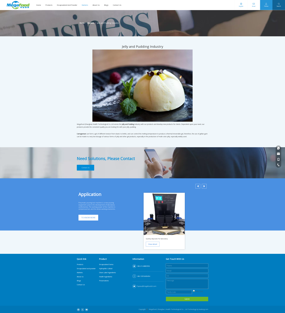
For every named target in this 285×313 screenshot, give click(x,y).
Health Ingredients (105, 277)
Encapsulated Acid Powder (67, 5)
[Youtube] (86, 309)
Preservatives (104, 281)
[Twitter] (82, 309)
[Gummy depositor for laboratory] (164, 214)
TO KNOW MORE (88, 217)
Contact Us (117, 5)
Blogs (106, 5)
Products (48, 5)
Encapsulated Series (106, 264)
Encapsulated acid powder (86, 268)
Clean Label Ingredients (107, 272)
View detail (152, 244)
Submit (187, 299)
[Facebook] (78, 309)
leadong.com (203, 309)
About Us (96, 5)
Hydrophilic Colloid (105, 268)
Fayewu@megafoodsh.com (146, 286)
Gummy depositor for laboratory (157, 239)
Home (38, 5)
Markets (85, 5)
